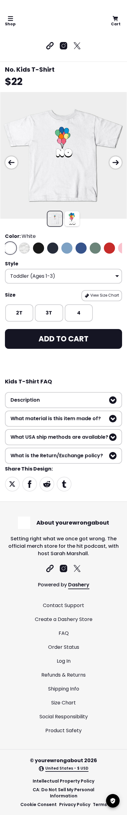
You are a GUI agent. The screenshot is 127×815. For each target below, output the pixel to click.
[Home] (62, 21)
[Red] (109, 248)
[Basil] (95, 248)
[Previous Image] (11, 162)
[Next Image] (115, 162)
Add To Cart (63, 339)
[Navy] (52, 248)
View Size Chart (104, 295)
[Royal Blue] (81, 248)
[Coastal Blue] (66, 248)
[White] (10, 248)
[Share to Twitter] (12, 483)
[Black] (38, 248)
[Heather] (24, 248)
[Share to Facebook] (29, 483)
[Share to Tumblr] (64, 483)
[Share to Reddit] (46, 483)
